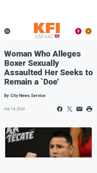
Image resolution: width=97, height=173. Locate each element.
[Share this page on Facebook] (59, 109)
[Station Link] (47, 31)
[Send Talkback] (78, 31)
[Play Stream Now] (88, 31)
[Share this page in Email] (79, 109)
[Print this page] (89, 109)
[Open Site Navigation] (7, 31)
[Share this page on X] (69, 109)
